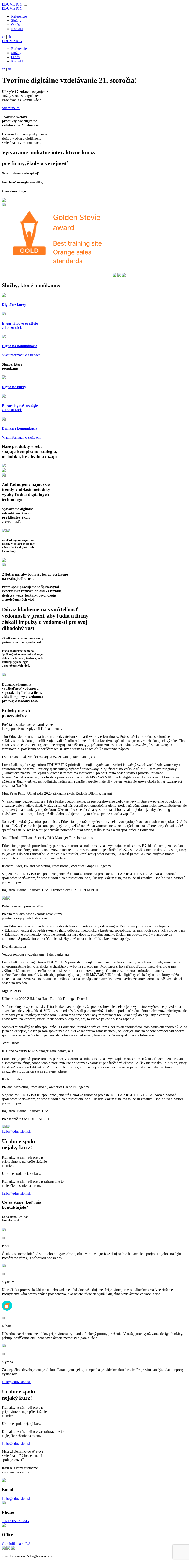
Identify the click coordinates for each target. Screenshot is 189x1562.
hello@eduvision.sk (16, 1131)
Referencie (19, 16)
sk (9, 37)
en (3, 37)
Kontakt (17, 29)
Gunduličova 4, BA (16, 1544)
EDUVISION (12, 4)
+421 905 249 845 (15, 1521)
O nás (15, 25)
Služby (16, 20)
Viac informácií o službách (21, 355)
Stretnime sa (11, 108)
